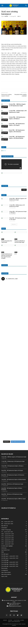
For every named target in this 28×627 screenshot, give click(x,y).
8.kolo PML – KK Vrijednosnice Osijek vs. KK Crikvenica (12, 475)
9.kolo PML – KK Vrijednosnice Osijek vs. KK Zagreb (12, 470)
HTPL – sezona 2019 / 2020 (7, 537)
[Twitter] (17, 615)
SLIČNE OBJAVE (5, 100)
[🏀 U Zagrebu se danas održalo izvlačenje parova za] (22, 342)
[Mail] (14, 615)
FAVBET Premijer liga (6, 529)
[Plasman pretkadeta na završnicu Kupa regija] (21, 235)
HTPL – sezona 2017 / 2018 (7, 539)
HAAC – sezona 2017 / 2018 (7, 533)
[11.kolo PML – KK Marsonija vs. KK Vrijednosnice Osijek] (4, 206)
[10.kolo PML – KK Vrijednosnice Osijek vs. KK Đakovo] (4, 213)
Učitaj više (13, 224)
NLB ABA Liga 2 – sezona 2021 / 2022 (9, 556)
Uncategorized (4, 570)
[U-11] (21, 249)
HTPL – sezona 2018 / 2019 (7, 535)
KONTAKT (5, 620)
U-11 (16, 254)
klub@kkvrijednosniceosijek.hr (14, 606)
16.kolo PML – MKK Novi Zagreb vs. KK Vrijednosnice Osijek (13, 456)
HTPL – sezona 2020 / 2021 (7, 542)
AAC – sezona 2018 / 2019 (7, 521)
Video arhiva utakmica (6, 574)
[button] (26, 5)
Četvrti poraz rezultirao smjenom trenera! (6, 95)
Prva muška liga (4, 560)
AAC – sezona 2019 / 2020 (7, 523)
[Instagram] (10, 615)
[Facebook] (6, 615)
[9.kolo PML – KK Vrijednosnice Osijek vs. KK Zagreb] (4, 219)
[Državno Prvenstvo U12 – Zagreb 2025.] (7, 235)
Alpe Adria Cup (4, 525)
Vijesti (7, 8)
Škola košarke (4, 568)
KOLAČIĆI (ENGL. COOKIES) (19, 620)
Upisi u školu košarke (6, 572)
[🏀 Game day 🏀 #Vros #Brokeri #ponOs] (22, 284)
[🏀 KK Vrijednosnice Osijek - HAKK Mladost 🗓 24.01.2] (14, 289)
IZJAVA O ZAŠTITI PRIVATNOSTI (14, 621)
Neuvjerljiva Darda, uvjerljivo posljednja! (21, 95)
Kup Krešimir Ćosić (5, 550)
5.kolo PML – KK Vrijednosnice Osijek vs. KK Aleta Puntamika (11, 489)
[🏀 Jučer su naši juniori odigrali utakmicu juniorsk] (5, 302)
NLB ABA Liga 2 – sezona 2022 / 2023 (9, 558)
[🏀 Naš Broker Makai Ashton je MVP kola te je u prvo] (5, 381)
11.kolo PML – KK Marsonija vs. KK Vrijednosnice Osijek (12, 461)
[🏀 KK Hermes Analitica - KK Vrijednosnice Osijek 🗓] (14, 432)
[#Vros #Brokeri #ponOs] (14, 323)
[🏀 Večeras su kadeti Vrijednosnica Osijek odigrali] (22, 394)
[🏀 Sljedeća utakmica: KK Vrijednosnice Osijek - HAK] (5, 330)
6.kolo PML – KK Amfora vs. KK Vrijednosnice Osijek (12, 484)
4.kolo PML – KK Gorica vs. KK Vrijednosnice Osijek (11, 494)
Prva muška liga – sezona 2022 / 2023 (9, 562)
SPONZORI (10, 620)
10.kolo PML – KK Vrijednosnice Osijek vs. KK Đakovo (12, 465)
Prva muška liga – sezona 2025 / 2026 (9, 566)
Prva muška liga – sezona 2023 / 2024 (9, 564)
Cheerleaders (4, 527)
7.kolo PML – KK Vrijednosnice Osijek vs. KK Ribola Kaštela (13, 479)
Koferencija (3, 548)
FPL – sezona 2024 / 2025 (7, 531)
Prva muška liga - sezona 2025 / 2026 (4, 107)
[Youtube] (21, 615)
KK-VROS (6, 16)
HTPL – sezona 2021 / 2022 (7, 544)
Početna (2, 8)
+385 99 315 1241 (15, 604)
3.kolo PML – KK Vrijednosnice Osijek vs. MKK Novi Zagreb (13, 498)
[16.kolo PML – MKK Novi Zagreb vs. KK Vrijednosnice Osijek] (4, 200)
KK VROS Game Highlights (7, 546)
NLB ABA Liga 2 (4, 554)
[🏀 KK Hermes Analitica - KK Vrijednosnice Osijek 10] (5, 431)
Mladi (3, 239)
